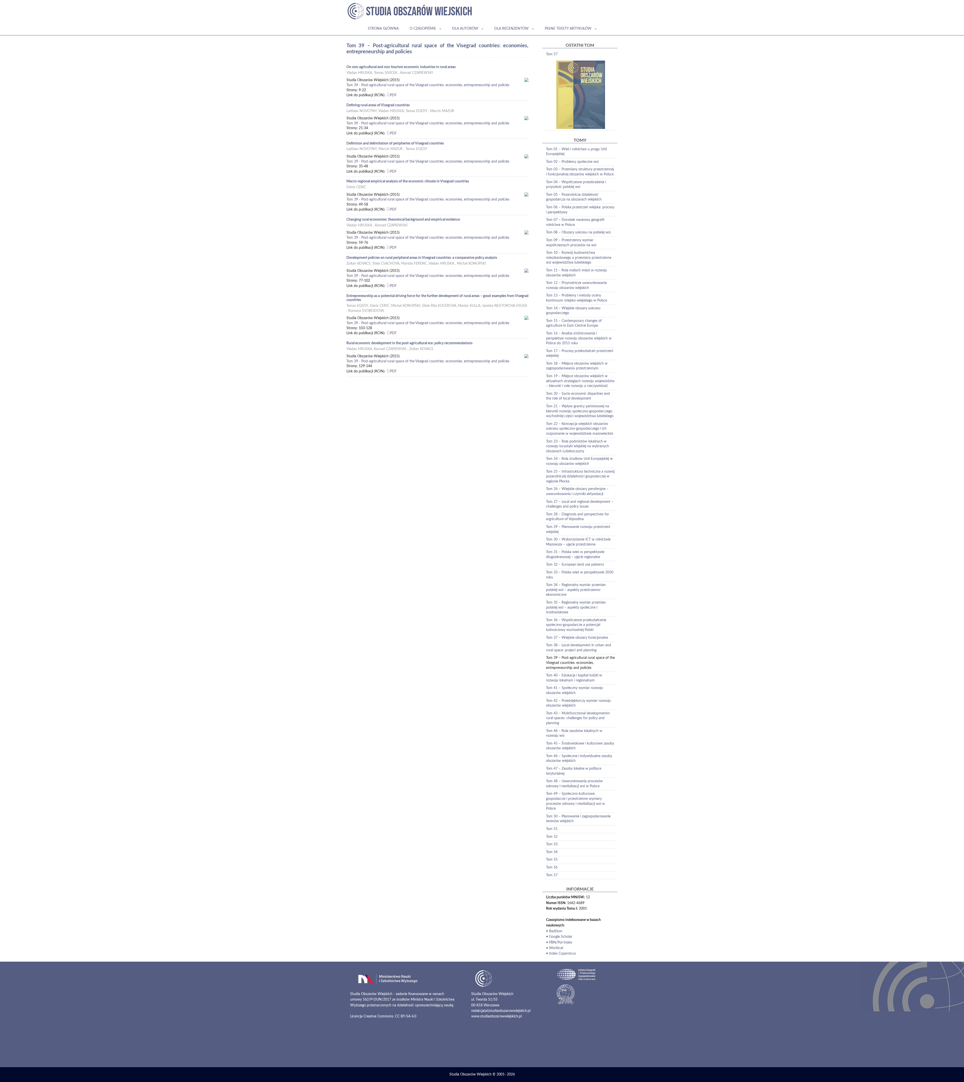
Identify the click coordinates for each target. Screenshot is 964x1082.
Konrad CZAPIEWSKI (416, 73)
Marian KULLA (469, 306)
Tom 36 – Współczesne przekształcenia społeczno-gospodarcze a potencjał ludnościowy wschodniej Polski (576, 625)
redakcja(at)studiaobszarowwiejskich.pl (500, 1011)
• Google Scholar (559, 937)
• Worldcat (554, 948)
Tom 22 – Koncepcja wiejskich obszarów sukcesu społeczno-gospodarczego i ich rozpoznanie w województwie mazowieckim (579, 428)
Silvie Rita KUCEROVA (439, 306)
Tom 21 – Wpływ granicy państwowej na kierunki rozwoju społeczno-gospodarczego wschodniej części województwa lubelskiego (580, 411)
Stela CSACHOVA (385, 263)
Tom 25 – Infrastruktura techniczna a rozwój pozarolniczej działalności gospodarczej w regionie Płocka (580, 476)
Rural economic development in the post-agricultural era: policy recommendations (409, 343)
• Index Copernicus (561, 953)
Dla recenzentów (511, 28)
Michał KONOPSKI (471, 263)
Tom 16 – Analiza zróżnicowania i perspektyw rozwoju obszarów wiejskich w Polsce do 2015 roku (579, 338)
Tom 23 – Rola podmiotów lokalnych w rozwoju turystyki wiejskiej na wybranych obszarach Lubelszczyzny (577, 446)
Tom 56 (552, 867)
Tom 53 (552, 844)
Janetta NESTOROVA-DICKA (504, 306)
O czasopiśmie (423, 28)
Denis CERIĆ (356, 187)
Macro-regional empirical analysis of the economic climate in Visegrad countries (407, 181)
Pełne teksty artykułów (568, 28)
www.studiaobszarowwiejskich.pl (496, 1016)
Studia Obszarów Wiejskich (470, 1074)
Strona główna (383, 28)
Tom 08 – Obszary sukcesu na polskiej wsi (578, 232)
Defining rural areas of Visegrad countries (378, 105)
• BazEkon (554, 931)
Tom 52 (552, 837)
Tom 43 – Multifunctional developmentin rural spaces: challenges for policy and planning (578, 718)
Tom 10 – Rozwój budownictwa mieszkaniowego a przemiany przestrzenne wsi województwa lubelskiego (578, 257)
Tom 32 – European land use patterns (575, 564)
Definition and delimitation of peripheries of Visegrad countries (395, 143)
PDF (393, 95)
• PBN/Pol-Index (559, 942)
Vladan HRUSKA (359, 73)
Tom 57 (552, 54)
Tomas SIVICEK (385, 73)
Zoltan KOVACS (358, 263)
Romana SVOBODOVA (366, 311)
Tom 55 (552, 859)
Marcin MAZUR (442, 111)
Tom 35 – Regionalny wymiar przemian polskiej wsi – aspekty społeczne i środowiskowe (576, 607)
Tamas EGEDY (416, 111)
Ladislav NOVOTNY (361, 111)
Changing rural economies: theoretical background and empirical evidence (403, 219)
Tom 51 (552, 829)
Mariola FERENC (414, 263)
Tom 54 (552, 852)
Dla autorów (465, 28)
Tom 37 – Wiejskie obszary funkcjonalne (577, 638)
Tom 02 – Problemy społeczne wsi (572, 162)
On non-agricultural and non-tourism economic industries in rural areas (401, 67)
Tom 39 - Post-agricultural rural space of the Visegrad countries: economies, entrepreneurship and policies (427, 85)
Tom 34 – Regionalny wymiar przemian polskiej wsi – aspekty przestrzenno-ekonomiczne (576, 590)
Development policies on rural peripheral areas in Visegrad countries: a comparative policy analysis (421, 258)
